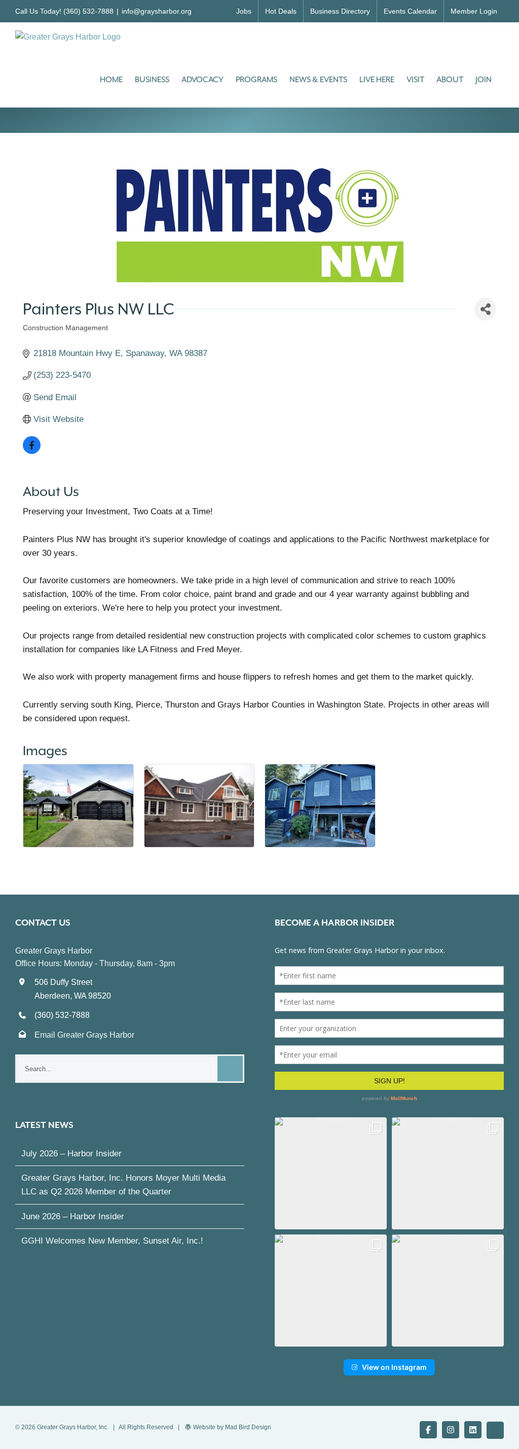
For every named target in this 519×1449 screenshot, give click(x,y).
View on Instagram (394, 1367)
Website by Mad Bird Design (232, 1427)
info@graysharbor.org (157, 11)
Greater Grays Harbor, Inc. (72, 1427)
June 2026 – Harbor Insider (72, 1216)
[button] (331, 1173)
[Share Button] (485, 309)
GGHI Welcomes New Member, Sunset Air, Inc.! (112, 1241)
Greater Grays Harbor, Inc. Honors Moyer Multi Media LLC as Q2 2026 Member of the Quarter (123, 1184)
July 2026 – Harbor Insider (71, 1153)
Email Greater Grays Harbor (84, 1035)
